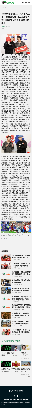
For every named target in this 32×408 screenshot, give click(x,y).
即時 (6, 8)
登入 (29, 2)
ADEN (20, 235)
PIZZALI (4, 238)
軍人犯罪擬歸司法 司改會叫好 (5, 354)
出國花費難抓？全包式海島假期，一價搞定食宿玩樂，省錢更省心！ (25, 370)
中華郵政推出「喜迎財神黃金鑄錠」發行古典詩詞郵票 (15, 370)
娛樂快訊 (10, 235)
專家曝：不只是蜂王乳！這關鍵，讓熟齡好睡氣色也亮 (25, 354)
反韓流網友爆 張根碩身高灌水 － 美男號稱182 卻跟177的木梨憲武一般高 (5, 370)
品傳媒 (3, 26)
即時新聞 (4, 235)
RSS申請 (24, 2)
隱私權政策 (13, 399)
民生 (16, 235)
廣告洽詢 (19, 399)
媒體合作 (25, 399)
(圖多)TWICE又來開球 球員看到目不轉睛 (15, 354)
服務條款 (6, 399)
